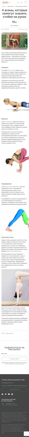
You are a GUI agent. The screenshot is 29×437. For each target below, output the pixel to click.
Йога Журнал (14, 25)
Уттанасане (9, 121)
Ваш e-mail (4, 353)
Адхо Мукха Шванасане (12, 186)
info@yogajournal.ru (7, 383)
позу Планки (11, 70)
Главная (4, 6)
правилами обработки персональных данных (14, 364)
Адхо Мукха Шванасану (14, 251)
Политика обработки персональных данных (14, 385)
